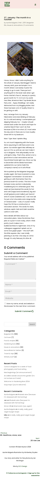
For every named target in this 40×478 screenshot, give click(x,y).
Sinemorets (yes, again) (23, 406)
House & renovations (15, 25)
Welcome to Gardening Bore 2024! (17, 381)
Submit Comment (23, 311)
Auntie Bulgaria (11, 23)
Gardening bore (10, 344)
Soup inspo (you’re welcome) (15, 385)
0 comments (29, 25)
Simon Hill (7, 406)
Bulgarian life (9, 334)
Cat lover (7, 337)
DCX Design (22, 466)
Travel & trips (9, 354)
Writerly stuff (9, 357)
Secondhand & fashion (12, 350)
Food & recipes (9, 341)
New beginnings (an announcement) (18, 372)
